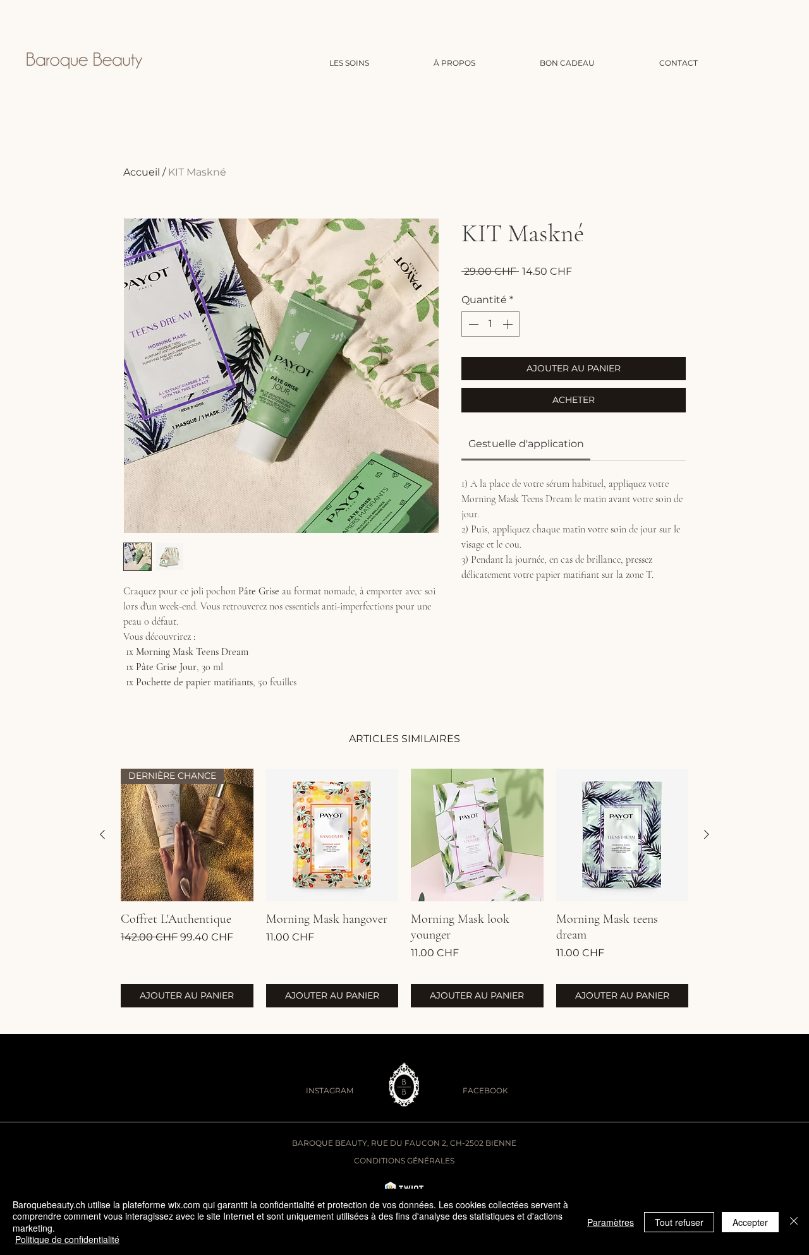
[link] (526, 444)
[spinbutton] (490, 324)
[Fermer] (793, 1222)
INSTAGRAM (329, 1090)
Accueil (141, 172)
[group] (404, 888)
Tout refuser (679, 1222)
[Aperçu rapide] (332, 835)
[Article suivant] (706, 834)
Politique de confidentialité (67, 1239)
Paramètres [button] (610, 1222)
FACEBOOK (485, 1090)
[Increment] (509, 324)
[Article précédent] (102, 834)
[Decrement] (472, 324)
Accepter (750, 1222)
